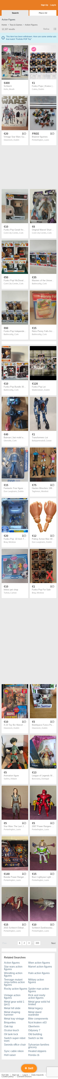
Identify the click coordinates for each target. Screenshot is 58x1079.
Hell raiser (10, 1055)
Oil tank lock (11, 1034)
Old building (35, 1034)
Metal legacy (35, 1008)
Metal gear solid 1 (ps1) (14, 1003)
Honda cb (33, 1055)
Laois (46, 140)
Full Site (5, 1075)
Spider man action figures (38, 990)
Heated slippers (37, 1051)
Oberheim (33, 1026)
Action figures (12, 962)
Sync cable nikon (14, 1051)
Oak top (8, 1026)
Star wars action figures (13, 968)
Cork (21, 233)
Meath (12, 89)
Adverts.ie (14, 5)
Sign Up (44, 5)
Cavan (49, 441)
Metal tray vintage (14, 1018)
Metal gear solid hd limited (39, 1003)
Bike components (38, 1018)
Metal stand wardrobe (34, 1013)
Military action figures (36, 981)
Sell (30, 1068)
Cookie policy (8, 1076)
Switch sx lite (35, 1038)
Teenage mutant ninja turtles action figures (14, 982)
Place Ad (43, 13)
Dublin (41, 89)
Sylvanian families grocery (38, 1046)
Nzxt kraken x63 (37, 1022)
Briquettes (10, 1022)
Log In (53, 5)
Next (53, 943)
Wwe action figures (39, 962)
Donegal (45, 779)
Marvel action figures (40, 966)
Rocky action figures (15, 988)
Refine (46, 29)
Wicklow (12, 542)
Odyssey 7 (34, 1030)
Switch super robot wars (14, 1039)
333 (37, 943)
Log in (25, 1075)
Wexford (44, 491)
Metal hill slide (12, 1008)
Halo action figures (39, 973)
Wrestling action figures (13, 974)
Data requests (37, 1075)
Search (15, 13)
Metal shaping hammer (12, 1013)
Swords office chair (15, 1044)
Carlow (13, 593)
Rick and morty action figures (36, 996)
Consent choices (24, 1076)
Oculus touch (11, 1030)
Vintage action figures (12, 996)
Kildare (14, 779)
